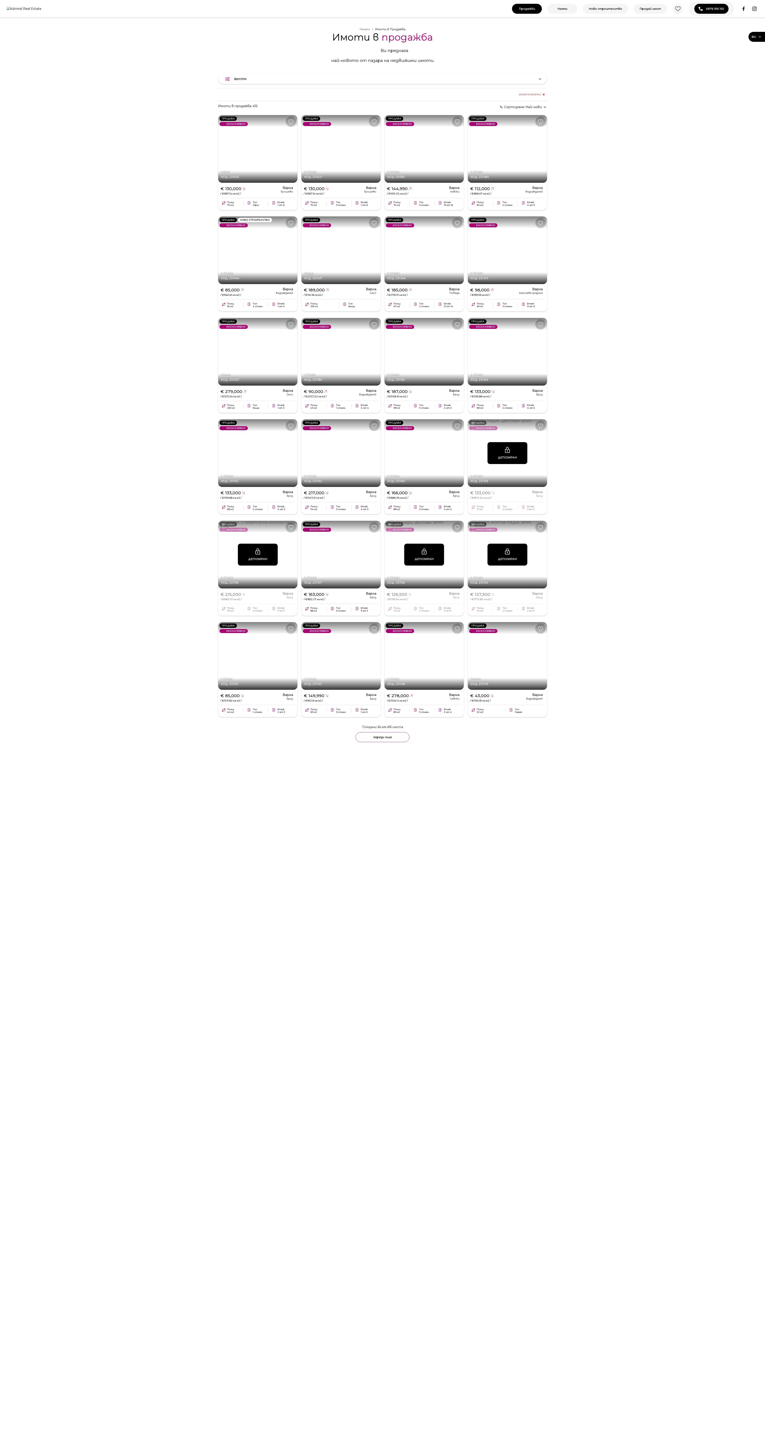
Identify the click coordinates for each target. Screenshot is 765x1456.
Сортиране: (523, 107)
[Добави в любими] (291, 121)
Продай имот (650, 9)
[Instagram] (754, 9)
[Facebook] (743, 9)
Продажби (527, 9)
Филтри (240, 79)
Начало (365, 29)
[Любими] (678, 8)
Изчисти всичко (530, 94)
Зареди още (382, 737)
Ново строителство (605, 9)
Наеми (562, 9)
